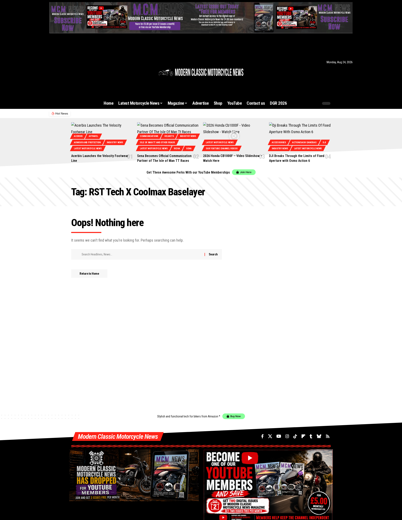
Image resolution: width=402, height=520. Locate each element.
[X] (57, 62)
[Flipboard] (80, 62)
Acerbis (78, 136)
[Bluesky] (90, 62)
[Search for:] (142, 254)
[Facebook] (51, 62)
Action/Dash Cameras (304, 142)
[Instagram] (68, 62)
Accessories (279, 142)
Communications (149, 136)
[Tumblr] (85, 62)
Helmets (169, 136)
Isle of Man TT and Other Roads (157, 142)
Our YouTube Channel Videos (221, 148)
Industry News (115, 142)
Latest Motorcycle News (88, 148)
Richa (177, 148)
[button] (308, 103)
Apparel (93, 136)
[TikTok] (74, 62)
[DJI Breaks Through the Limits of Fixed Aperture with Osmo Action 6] (300, 136)
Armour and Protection (87, 142)
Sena (189, 148)
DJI (324, 142)
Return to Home (89, 273)
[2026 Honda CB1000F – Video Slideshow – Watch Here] (234, 136)
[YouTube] (63, 62)
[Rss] (96, 62)
